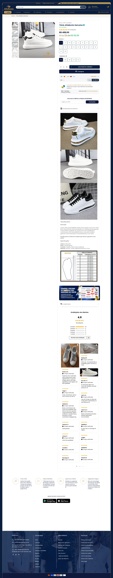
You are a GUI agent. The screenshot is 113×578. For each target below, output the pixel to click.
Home (13, 16)
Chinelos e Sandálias (40, 550)
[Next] (52, 40)
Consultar (92, 102)
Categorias (26, 12)
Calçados (38, 12)
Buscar (83, 7)
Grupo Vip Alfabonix (63, 558)
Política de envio (85, 548)
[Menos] (60, 67)
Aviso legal (84, 561)
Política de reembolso (87, 542)
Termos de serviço (86, 556)
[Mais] (67, 67)
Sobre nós (60, 550)
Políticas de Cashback (64, 545)
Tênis (36, 540)
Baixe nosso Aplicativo (64, 542)
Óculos (37, 558)
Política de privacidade (87, 550)
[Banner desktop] (56, 3)
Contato (72, 12)
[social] (13, 554)
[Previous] (21, 40)
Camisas (37, 542)
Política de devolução (87, 545)
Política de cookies (86, 553)
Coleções (18, 12)
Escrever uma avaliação (77, 337)
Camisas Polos (39, 545)
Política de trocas (86, 540)
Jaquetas (37, 566)
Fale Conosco (61, 553)
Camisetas (38, 548)
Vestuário (49, 12)
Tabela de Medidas (63, 556)
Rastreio (60, 540)
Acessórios (61, 12)
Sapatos (37, 553)
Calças (37, 564)
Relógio (37, 561)
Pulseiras (37, 556)
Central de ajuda (62, 548)
